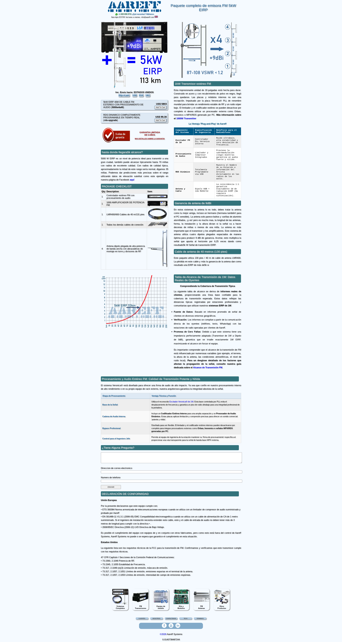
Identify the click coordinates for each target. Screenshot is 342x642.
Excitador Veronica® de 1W (181, 401)
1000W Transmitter (186, 118)
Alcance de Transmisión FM (207, 367)
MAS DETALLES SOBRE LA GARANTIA (150, 139)
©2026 (163, 634)
